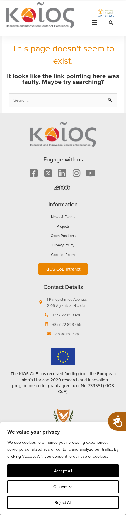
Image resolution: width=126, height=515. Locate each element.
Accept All (63, 471)
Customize (63, 487)
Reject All (63, 502)
